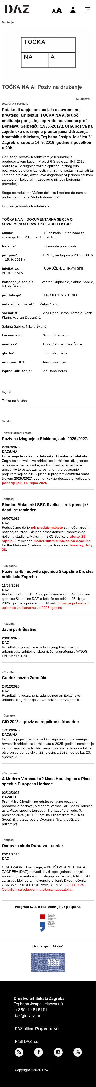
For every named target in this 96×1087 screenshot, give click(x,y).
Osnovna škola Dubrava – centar (32, 845)
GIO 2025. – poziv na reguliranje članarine (40, 721)
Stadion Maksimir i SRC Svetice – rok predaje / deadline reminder (45, 507)
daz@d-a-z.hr (27, 1015)
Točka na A (10, 401)
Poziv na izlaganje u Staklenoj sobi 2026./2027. (45, 438)
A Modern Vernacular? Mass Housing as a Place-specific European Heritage (47, 781)
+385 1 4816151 (32, 1009)
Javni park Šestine (19, 629)
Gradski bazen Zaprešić (24, 677)
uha (24, 401)
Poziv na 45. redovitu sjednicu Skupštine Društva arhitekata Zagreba (48, 574)
